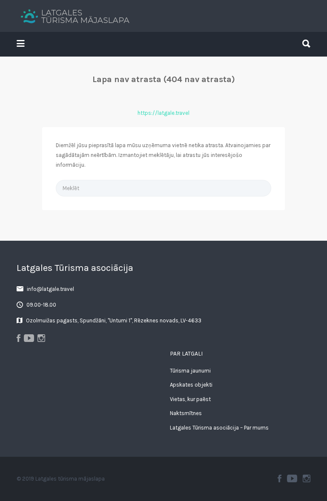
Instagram (306, 478)
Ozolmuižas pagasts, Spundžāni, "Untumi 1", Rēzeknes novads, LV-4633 (113, 320)
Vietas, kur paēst (190, 399)
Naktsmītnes (186, 413)
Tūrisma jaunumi (190, 370)
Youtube (292, 478)
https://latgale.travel (163, 113)
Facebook (279, 478)
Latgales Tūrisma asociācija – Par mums (219, 427)
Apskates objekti (191, 384)
